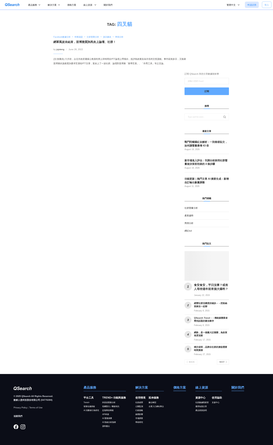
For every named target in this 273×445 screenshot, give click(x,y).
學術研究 (139, 422)
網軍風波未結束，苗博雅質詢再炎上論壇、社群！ (84, 41)
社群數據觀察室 (202, 402)
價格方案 (71, 5)
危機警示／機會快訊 (110, 406)
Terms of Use (35, 407)
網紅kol (188, 230)
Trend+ (87, 402)
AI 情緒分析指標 (109, 422)
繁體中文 (231, 5)
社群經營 (139, 402)
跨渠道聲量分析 (108, 402)
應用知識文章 (201, 406)
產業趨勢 (189, 215)
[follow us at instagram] (23, 426)
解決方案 (52, 5)
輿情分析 (189, 223)
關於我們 (108, 5)
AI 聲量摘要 (107, 418)
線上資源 (88, 5)
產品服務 (32, 5)
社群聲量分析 (191, 208)
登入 (266, 5)
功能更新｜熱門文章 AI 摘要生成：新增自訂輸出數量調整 (207, 180)
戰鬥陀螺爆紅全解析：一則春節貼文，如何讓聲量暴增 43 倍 (206, 144)
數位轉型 (152, 402)
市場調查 (139, 418)
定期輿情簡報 (108, 410)
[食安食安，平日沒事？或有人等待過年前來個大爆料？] (207, 266)
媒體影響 (139, 414)
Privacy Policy (20, 407)
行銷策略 (139, 410)
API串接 (105, 414)
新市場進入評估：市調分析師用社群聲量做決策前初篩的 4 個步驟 (206, 162)
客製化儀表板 (89, 406)
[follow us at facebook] (16, 426)
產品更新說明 (201, 410)
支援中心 (215, 402)
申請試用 (251, 5)
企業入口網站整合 (156, 406)
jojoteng (60, 49)
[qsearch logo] (12, 5)
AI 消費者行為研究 (91, 410)
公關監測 (139, 406)
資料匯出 (106, 426)
